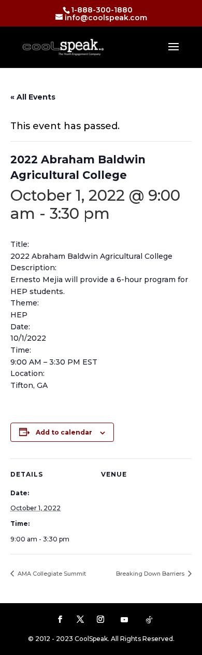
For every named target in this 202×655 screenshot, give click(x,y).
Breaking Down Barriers (151, 573)
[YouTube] (124, 619)
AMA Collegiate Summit (51, 573)
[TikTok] (149, 619)
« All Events (32, 97)
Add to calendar (64, 432)
